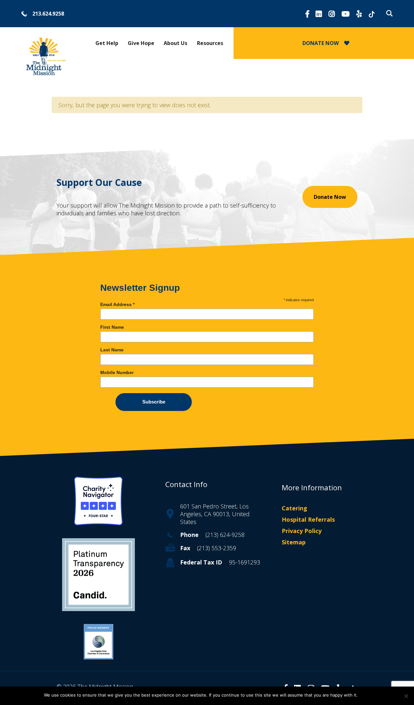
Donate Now (330, 196)
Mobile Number (117, 372)
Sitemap (294, 542)
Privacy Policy (301, 531)
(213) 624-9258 (225, 535)
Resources (210, 43)
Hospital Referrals (308, 519)
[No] (406, 696)
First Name (112, 327)
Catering (294, 508)
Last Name (112, 349)
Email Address (117, 304)
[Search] (388, 13)
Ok (365, 695)
